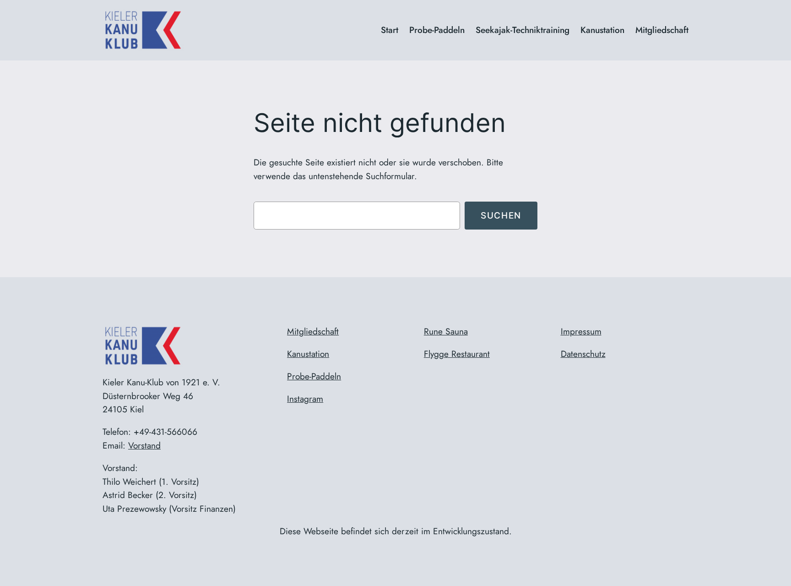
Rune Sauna (446, 331)
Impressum (581, 331)
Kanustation (308, 353)
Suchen (501, 215)
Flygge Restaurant (457, 353)
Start (389, 29)
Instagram (305, 398)
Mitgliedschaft (313, 331)
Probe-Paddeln (314, 376)
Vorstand (144, 445)
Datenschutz (583, 353)
